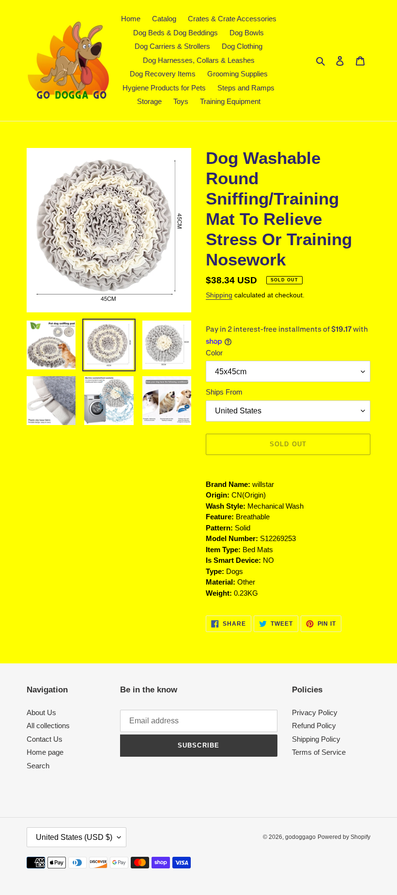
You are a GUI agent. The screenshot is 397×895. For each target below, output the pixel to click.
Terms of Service (319, 752)
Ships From (224, 392)
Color (214, 353)
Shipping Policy (316, 739)
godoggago (300, 837)
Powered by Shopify (344, 837)
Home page (45, 752)
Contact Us (44, 739)
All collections (48, 725)
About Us (41, 712)
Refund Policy (314, 725)
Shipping (219, 295)
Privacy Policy (314, 712)
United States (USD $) (74, 837)
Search (38, 766)
